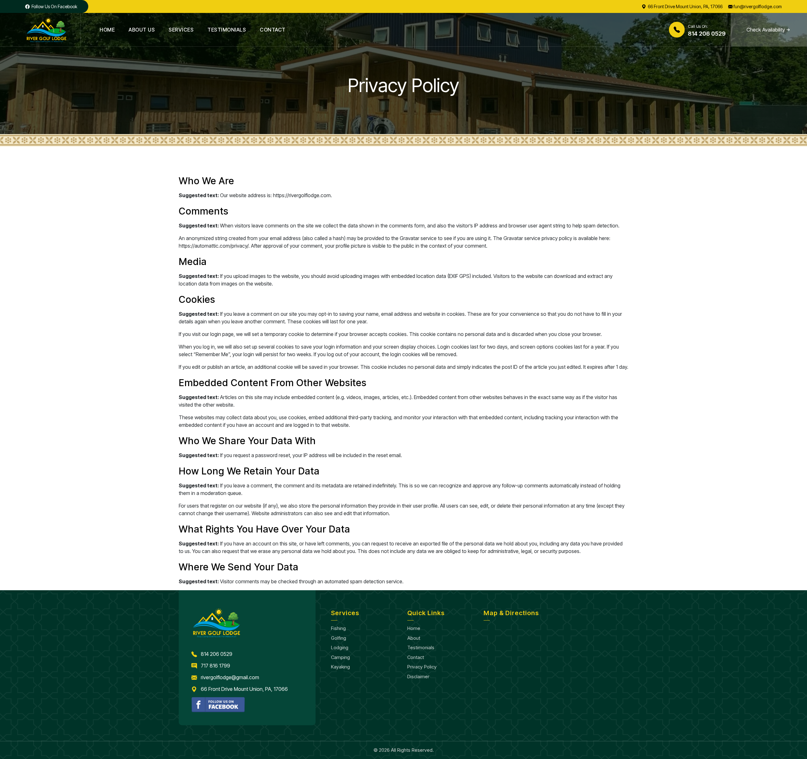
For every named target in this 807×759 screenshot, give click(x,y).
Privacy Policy (422, 667)
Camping (340, 657)
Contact (415, 657)
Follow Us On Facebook (54, 6)
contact (273, 29)
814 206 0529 (216, 654)
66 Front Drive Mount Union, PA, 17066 (244, 689)
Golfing (338, 638)
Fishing (338, 628)
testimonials (226, 29)
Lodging (339, 647)
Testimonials (420, 647)
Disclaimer (418, 677)
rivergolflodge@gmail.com (230, 677)
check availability (765, 29)
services (181, 29)
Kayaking (340, 667)
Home (107, 29)
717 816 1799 (215, 665)
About (413, 638)
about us (142, 29)
